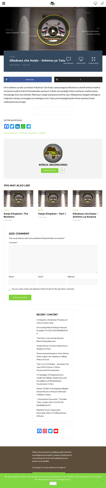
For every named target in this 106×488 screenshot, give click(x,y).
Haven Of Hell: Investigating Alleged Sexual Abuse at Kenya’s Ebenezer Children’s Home (52, 391)
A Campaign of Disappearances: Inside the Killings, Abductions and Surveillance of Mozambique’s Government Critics (52, 379)
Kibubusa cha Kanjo (28, 133)
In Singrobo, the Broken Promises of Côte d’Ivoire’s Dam (52, 321)
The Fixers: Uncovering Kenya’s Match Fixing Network (50, 339)
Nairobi (42, 133)
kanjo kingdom (11, 133)
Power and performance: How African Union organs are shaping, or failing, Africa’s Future (53, 356)
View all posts (49, 170)
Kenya (12, 57)
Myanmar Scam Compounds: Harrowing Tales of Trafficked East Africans (51, 413)
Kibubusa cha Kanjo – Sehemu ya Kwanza (85, 215)
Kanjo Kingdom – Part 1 (52, 213)
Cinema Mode (93, 63)
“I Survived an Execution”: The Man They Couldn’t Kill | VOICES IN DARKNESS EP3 (52, 402)
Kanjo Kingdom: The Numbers (16, 215)
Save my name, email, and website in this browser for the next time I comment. (43, 289)
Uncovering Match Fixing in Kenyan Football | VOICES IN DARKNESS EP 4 (52, 330)
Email (41, 277)
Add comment (68, 63)
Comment (13, 242)
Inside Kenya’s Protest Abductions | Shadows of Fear (52, 347)
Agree (53, 483)
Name (12, 277)
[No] (102, 480)
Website (71, 277)
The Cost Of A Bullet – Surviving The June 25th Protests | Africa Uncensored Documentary (53, 367)
